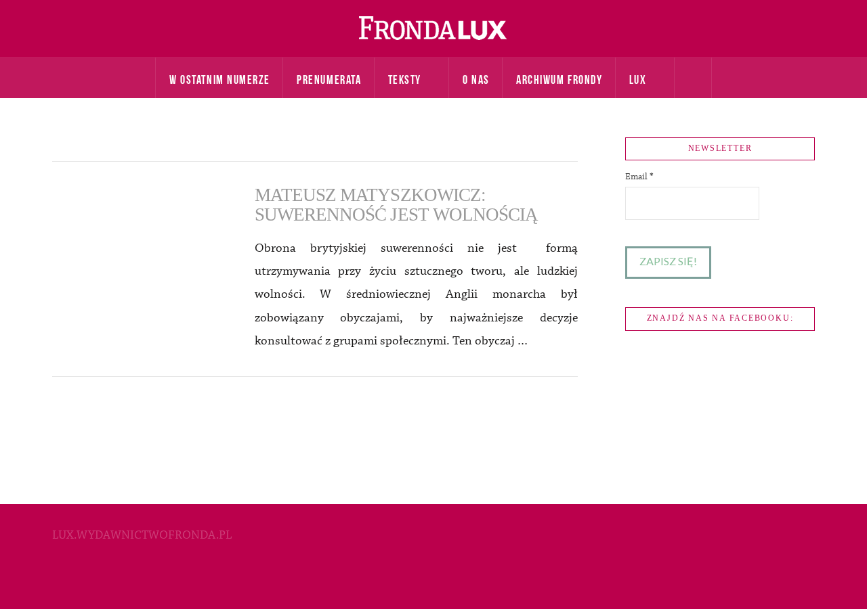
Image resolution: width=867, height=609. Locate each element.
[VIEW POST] (141, 243)
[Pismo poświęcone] (433, 28)
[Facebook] (433, 579)
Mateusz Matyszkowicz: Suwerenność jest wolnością (396, 205)
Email (639, 177)
